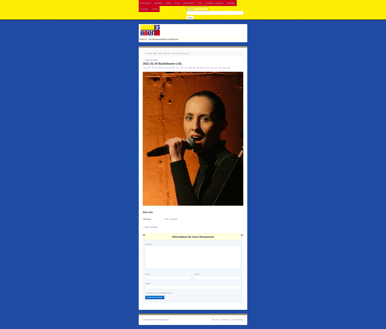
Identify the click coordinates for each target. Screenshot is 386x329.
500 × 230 (203, 68)
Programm (158, 3)
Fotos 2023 (167, 53)
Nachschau (231, 3)
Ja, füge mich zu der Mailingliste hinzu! (159, 293)
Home (155, 53)
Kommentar (149, 244)
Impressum (165, 320)
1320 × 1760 (217, 68)
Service (177, 3)
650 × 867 (165, 68)
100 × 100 (196, 68)
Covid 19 (155, 9)
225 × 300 (158, 68)
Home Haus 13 (145, 3)
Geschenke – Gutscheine (214, 3)
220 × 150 (210, 68)
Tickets (168, 3)
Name (147, 274)
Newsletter (144, 9)
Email (197, 274)
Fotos (200, 3)
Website (147, 283)
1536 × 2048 (188, 68)
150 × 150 (151, 68)
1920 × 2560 (226, 68)
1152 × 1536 (179, 68)
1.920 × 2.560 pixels (170, 219)
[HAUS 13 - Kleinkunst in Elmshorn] (150, 35)
